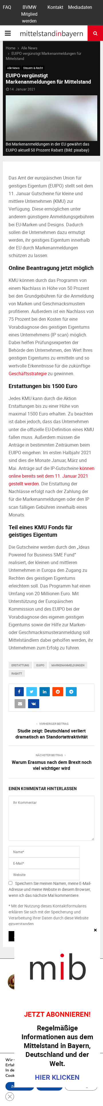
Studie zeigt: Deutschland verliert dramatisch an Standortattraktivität (51, 734)
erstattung (20, 665)
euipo (40, 665)
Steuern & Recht (33, 68)
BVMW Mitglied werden (29, 14)
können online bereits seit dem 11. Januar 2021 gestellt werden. (51, 476)
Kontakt (55, 7)
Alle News (13, 68)
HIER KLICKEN (57, 1077)
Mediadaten (80, 7)
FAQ (7, 7)
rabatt (16, 673)
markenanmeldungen (68, 665)
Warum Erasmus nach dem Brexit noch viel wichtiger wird (52, 765)
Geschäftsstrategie (28, 373)
